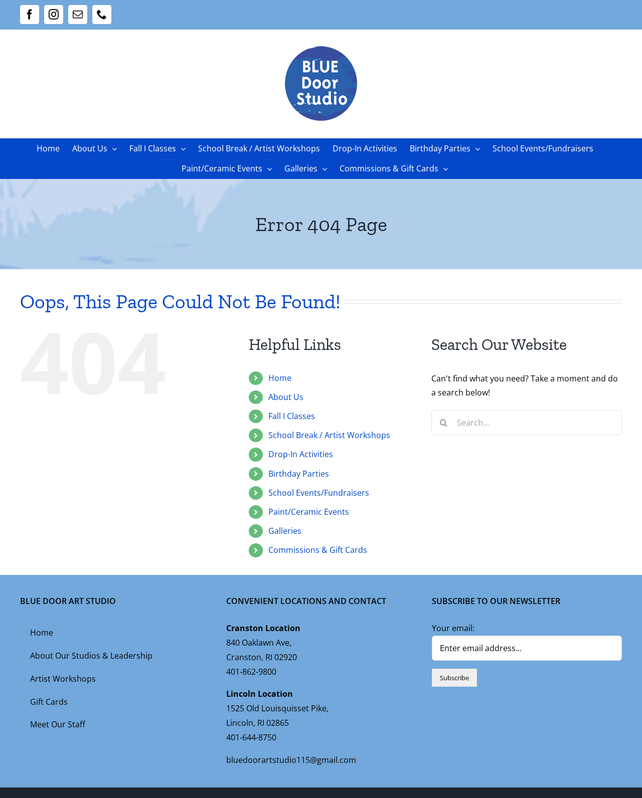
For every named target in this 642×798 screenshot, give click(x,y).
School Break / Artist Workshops (329, 435)
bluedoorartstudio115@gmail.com (291, 759)
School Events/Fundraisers (318, 492)
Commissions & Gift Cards (317, 549)
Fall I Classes (291, 416)
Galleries (284, 530)
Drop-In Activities (300, 454)
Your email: (453, 628)
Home (279, 377)
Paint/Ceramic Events (308, 511)
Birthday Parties (298, 473)
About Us (285, 397)
